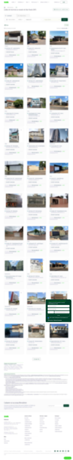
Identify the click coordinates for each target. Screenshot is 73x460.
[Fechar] (71, 299)
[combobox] (62, 312)
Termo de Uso (50, 320)
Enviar (58, 315)
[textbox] (61, 312)
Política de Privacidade (58, 320)
